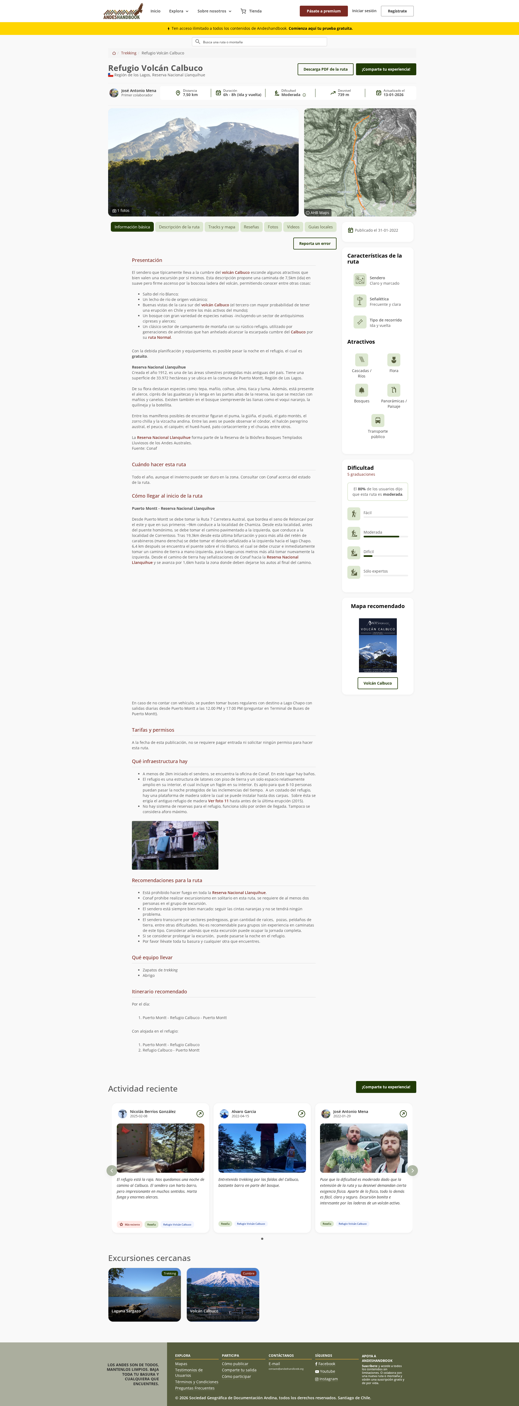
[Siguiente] (412, 1170)
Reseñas (251, 226)
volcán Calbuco (236, 272)
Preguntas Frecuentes (195, 1388)
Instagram (329, 1378)
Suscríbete (370, 1366)
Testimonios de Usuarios (189, 1372)
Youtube (327, 1371)
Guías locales (320, 226)
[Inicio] (114, 52)
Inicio (156, 11)
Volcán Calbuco (378, 683)
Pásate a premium (324, 11)
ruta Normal (159, 337)
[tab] (224, 260)
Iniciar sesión (364, 10)
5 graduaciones (361, 474)
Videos (293, 226)
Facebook (326, 1363)
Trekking (129, 52)
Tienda (255, 11)
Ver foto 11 (218, 800)
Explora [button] (176, 11)
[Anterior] (112, 1170)
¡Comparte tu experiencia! (386, 69)
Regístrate (397, 11)
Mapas (181, 1363)
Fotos (273, 226)
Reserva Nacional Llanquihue (164, 437)
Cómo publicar (235, 1363)
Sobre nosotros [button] (212, 11)
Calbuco (298, 331)
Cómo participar (236, 1376)
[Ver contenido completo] (200, 1113)
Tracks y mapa (221, 226)
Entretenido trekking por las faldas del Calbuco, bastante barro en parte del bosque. (258, 1182)
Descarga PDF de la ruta (326, 69)
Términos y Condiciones (196, 1381)
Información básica (132, 226)
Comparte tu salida (239, 1369)
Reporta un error (315, 243)
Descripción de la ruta (179, 226)
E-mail (274, 1363)
